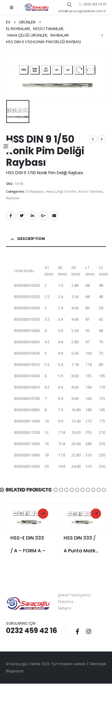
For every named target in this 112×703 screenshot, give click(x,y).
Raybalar (13, 198)
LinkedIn (32, 215)
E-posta (54, 215)
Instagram (88, 631)
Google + (43, 215)
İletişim (64, 608)
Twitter (21, 215)
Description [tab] (31, 238)
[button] (7, 489)
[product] (29, 516)
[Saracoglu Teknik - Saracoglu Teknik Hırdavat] (36, 7)
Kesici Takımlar (91, 191)
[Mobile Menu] (11, 7)
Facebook (11, 215)
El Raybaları (35, 191)
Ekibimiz (65, 601)
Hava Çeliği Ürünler (61, 191)
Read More (43, 513)
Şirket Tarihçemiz (74, 595)
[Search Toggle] (69, 4)
